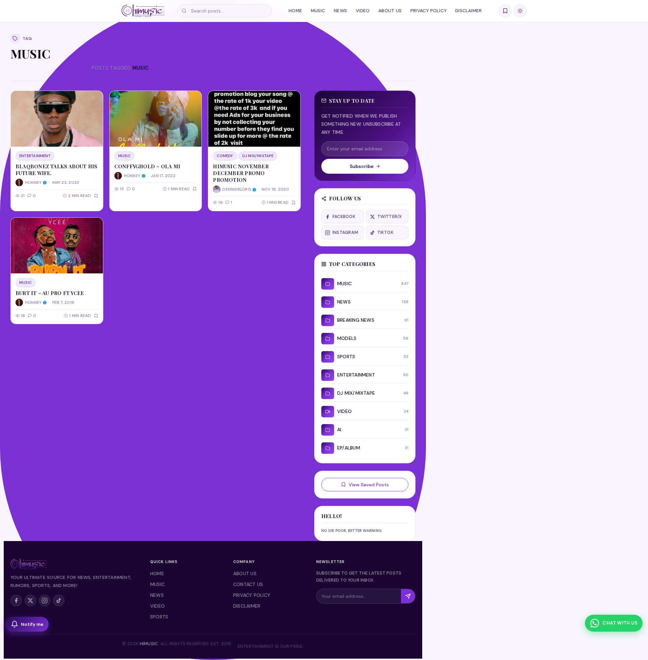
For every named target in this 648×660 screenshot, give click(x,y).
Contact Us (248, 584)
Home (295, 11)
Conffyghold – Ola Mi (147, 166)
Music (318, 11)
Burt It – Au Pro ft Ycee (50, 293)
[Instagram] (44, 600)
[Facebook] (16, 600)
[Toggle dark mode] (520, 10)
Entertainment (35, 155)
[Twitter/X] (30, 600)
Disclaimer (468, 11)
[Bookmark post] (96, 196)
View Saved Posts (369, 485)
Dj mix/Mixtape (257, 155)
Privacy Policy (428, 11)
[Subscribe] (408, 596)
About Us (390, 11)
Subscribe (362, 166)
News (340, 11)
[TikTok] (58, 600)
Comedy (225, 155)
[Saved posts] (505, 10)
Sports (159, 617)
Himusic (149, 643)
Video (363, 11)
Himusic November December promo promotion (241, 173)
